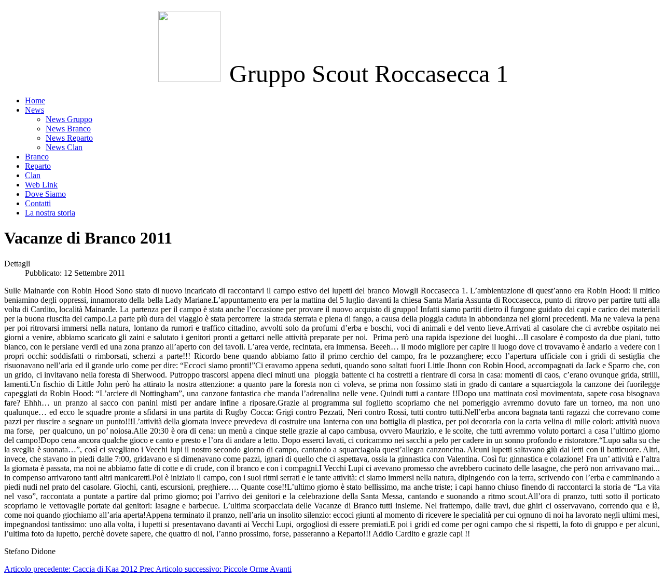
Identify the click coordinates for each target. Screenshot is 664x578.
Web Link (41, 184)
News (34, 109)
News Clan (64, 147)
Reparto (38, 166)
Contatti (38, 203)
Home (35, 100)
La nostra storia (50, 212)
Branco (37, 156)
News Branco (68, 128)
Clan (32, 175)
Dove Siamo (45, 194)
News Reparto (69, 137)
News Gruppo (69, 119)
